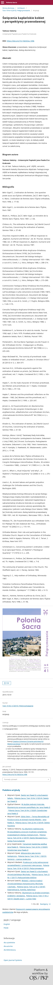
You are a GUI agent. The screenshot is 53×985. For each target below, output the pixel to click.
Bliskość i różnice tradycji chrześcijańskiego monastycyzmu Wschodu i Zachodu (25, 883)
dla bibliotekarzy (10, 950)
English (7, 924)
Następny (44, 904)
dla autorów (8, 946)
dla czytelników (9, 942)
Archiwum (21, 8)
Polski (6, 928)
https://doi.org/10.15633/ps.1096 (20, 41)
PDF (7, 683)
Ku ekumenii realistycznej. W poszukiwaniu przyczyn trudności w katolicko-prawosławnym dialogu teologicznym (27, 832)
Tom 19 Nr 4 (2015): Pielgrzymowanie (16, 10)
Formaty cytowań (10, 779)
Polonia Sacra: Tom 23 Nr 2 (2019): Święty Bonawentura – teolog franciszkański (27, 838)
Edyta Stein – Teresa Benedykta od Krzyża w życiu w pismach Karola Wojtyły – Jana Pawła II (28, 819)
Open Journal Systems (13, 960)
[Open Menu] (2, 2)
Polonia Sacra (11, 2)
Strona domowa (8, 8)
